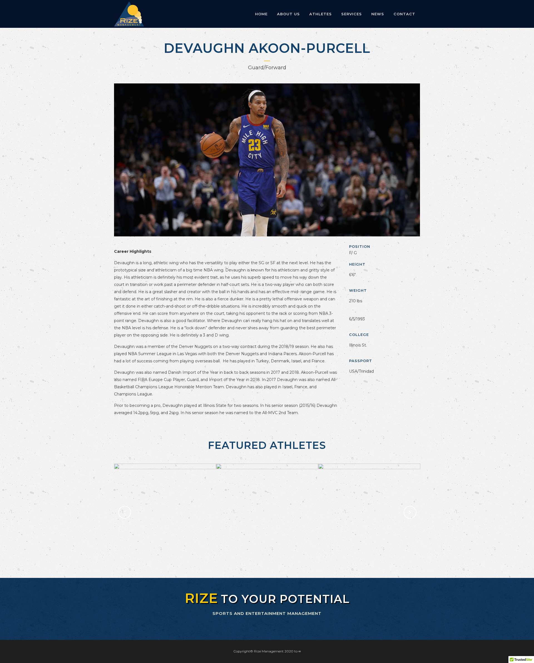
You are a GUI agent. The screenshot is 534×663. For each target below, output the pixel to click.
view (165, 528)
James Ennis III (165, 498)
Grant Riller (267, 498)
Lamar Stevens (369, 498)
